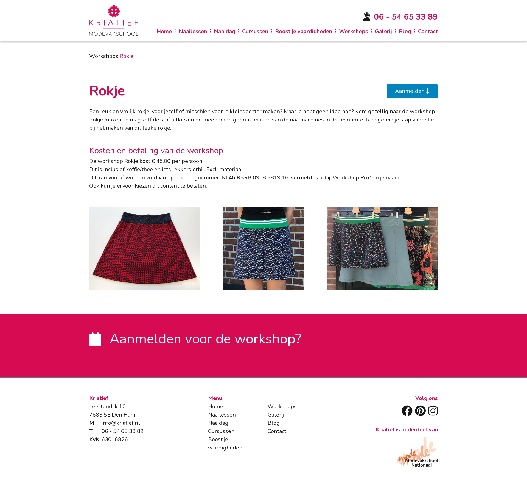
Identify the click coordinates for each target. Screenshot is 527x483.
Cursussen (255, 31)
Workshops (353, 31)
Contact (428, 31)
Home (164, 31)
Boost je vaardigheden (303, 31)
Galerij (383, 31)
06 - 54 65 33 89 (406, 17)
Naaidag (224, 31)
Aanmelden (410, 91)
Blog (405, 31)
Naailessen (193, 31)
